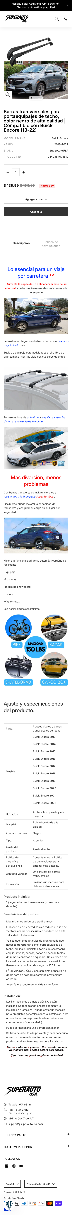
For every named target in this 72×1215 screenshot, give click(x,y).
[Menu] (48, 18)
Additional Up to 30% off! (44, 3)
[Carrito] (66, 19)
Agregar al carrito (36, 199)
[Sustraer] (8, 172)
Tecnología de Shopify (14, 1198)
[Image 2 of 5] (34, 98)
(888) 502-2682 (18, 1109)
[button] (68, 1134)
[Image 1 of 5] (31, 98)
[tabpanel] (36, 657)
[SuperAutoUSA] (17, 19)
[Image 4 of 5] (40, 98)
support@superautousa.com (25, 1124)
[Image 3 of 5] (37, 98)
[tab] (21, 244)
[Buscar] (57, 19)
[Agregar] (24, 172)
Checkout (36, 211)
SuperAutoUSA (10, 1192)
